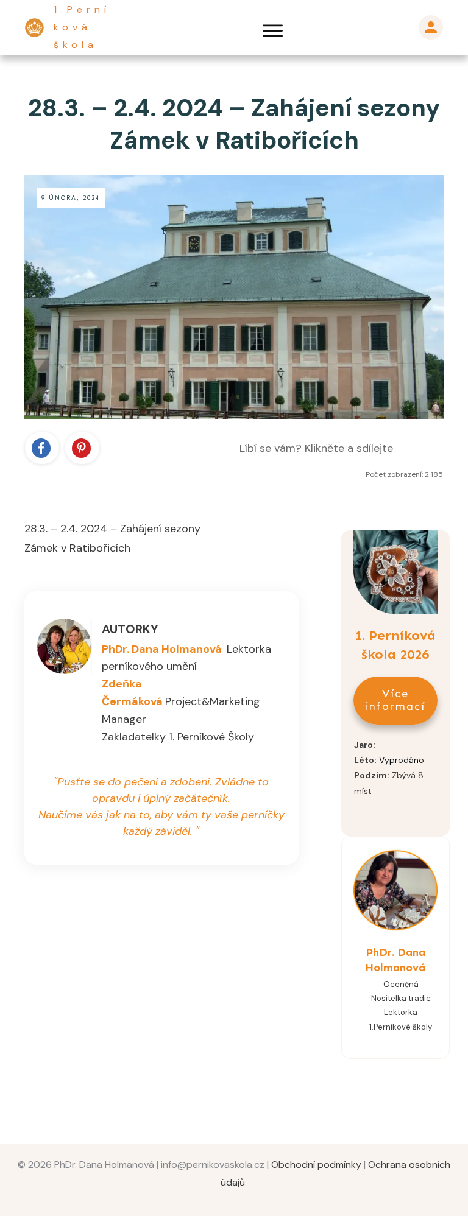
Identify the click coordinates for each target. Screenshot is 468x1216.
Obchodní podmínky (316, 1164)
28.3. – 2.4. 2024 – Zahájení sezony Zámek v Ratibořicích (234, 124)
